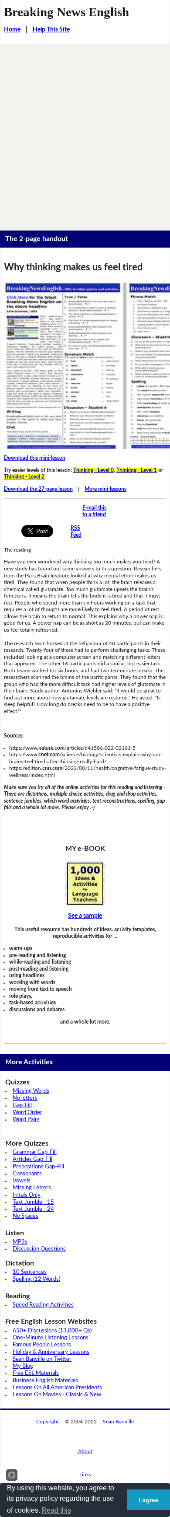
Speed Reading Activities (43, 1305)
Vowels (22, 1181)
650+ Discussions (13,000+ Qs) (52, 1331)
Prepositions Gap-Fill (38, 1167)
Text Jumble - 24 (33, 1209)
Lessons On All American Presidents (57, 1388)
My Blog (23, 1366)
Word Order (27, 1112)
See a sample (85, 916)
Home (12, 30)
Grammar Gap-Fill (35, 1152)
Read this (56, 1510)
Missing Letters (32, 1188)
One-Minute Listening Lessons (50, 1338)
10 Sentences (30, 1272)
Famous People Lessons (42, 1345)
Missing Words (31, 1091)
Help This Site (51, 30)
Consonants (27, 1174)
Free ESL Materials (36, 1373)
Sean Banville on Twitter (42, 1359)
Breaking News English (66, 12)
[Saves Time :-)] (85, 883)
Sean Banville (118, 1421)
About (85, 1451)
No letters (25, 1098)
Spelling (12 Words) (36, 1279)
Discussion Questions (39, 1249)
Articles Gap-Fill (32, 1159)
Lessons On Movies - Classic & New (57, 1395)
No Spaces (25, 1216)
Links (85, 1474)
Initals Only (27, 1195)
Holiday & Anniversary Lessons (51, 1352)
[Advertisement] (85, 134)
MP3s (20, 1242)
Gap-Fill (22, 1105)
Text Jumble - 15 (33, 1202)
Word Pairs (26, 1119)
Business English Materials (45, 1381)
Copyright (47, 1421)
